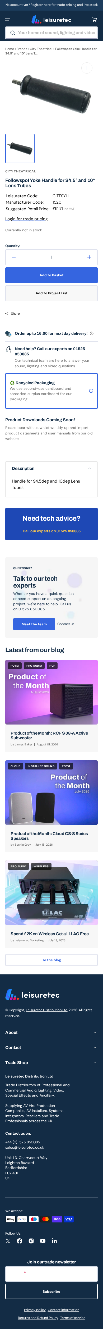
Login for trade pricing (26, 219)
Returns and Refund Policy (38, 1318)
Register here (41, 5)
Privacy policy (35, 1310)
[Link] (51, 597)
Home (9, 49)
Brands (22, 49)
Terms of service (72, 1318)
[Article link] (51, 706)
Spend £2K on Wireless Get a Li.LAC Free (50, 934)
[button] (7, 19)
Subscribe (51, 1291)
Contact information (63, 1310)
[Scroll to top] (96, 1322)
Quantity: (12, 246)
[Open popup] (91, 333)
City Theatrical (41, 49)
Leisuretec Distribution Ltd (46, 1010)
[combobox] (51, 32)
